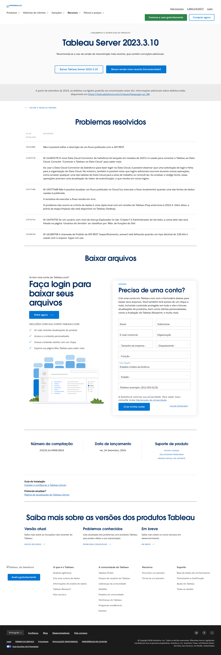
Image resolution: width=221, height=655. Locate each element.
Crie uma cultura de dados (66, 578)
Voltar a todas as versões (42, 108)
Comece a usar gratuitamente (166, 17)
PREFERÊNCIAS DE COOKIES (94, 641)
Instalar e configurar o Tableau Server (45, 485)
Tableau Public (106, 573)
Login (210, 9)
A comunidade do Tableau (114, 567)
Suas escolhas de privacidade (25, 646)
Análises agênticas (62, 573)
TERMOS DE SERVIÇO (24, 641)
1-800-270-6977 (195, 9)
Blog (45, 633)
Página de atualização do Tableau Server (47, 494)
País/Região (125, 363)
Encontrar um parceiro (153, 573)
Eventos (102, 610)
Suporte (181, 567)
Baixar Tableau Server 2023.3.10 (79, 69)
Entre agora (41, 314)
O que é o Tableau (63, 567)
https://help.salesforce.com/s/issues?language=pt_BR (119, 94)
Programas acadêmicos (110, 605)
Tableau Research (62, 589)
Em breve (150, 529)
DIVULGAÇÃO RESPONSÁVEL (65, 641)
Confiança (33, 633)
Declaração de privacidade (151, 400)
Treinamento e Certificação (190, 578)
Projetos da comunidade (111, 594)
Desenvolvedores (60, 633)
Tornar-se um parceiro (153, 578)
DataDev (103, 589)
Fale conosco (177, 9)
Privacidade (43, 641)
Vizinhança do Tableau (110, 600)
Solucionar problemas (172, 454)
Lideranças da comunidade (112, 583)
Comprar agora (201, 17)
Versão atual (35, 529)
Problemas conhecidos (103, 529)
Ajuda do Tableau (186, 583)
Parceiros (147, 567)
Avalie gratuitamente (24, 577)
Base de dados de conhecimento (193, 573)
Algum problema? (179, 406)
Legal (9, 641)
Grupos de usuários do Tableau (114, 578)
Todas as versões (185, 589)
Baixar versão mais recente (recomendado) (136, 69)
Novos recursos (32, 544)
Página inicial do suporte (171, 458)
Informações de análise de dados (70, 583)
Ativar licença (171, 451)
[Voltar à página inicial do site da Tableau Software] (18, 4)
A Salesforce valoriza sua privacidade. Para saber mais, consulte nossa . (149, 398)
